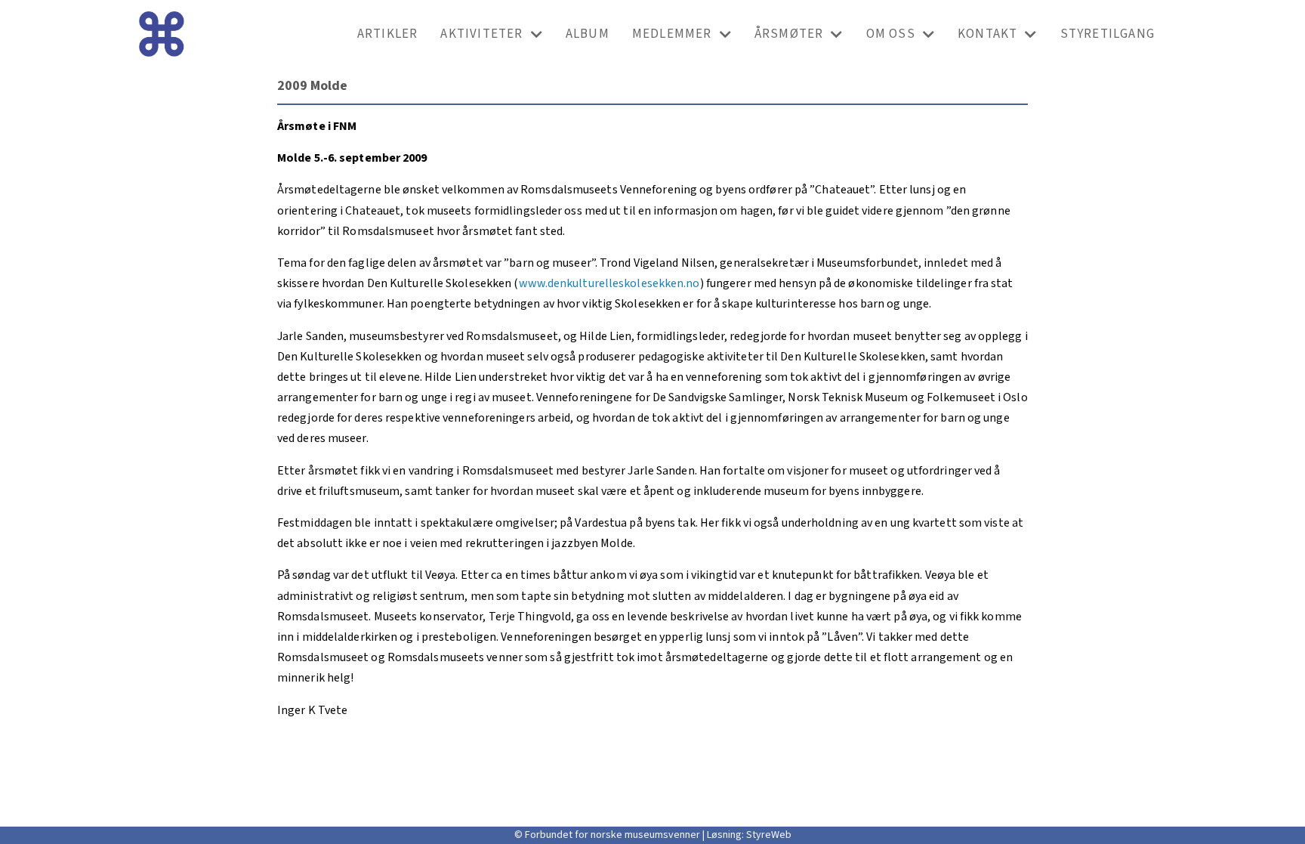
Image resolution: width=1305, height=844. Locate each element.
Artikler (387, 34)
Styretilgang (1107, 34)
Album (587, 34)
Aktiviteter (481, 34)
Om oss (890, 34)
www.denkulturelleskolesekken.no (609, 283)
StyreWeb (768, 834)
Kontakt (987, 34)
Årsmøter (789, 34)
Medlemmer (672, 34)
